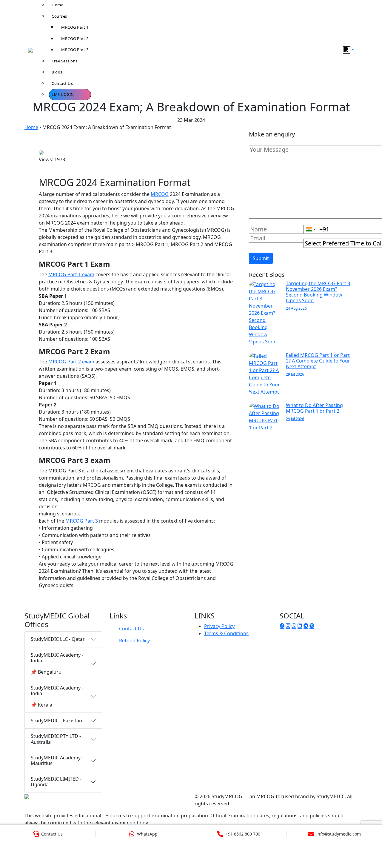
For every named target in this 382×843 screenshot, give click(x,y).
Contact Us (62, 83)
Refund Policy (134, 640)
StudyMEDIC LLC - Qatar (58, 639)
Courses (59, 16)
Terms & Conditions (226, 633)
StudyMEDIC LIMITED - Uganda (56, 782)
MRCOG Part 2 (74, 38)
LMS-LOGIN (63, 94)
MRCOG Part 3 (74, 49)
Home (31, 127)
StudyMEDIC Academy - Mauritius (57, 760)
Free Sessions (65, 61)
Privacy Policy (219, 626)
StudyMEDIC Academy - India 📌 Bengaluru (57, 663)
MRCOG (160, 194)
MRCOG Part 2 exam (71, 361)
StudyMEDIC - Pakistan (56, 720)
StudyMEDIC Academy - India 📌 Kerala (57, 696)
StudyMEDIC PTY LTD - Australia (56, 739)
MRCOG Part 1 (74, 27)
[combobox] (310, 229)
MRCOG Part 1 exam (71, 274)
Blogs (57, 72)
